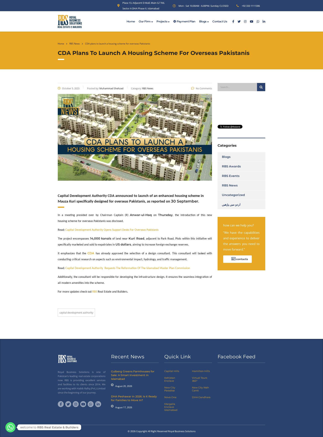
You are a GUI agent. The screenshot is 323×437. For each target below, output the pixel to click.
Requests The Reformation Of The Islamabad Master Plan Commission (147, 268)
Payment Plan (185, 21)
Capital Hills (171, 371)
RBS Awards (231, 166)
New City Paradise (169, 389)
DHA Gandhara (201, 397)
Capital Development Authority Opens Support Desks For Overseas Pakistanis (112, 229)
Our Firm (145, 21)
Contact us (219, 21)
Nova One (170, 397)
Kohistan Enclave (169, 379)
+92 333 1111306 (251, 5)
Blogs (203, 21)
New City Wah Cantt (200, 389)
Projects (162, 21)
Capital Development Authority (84, 268)
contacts (241, 259)
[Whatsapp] (10, 427)
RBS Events (230, 176)
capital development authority (76, 312)
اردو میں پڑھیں (231, 204)
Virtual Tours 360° (199, 379)
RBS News (230, 185)
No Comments (204, 88)
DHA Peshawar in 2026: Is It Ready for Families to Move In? (134, 398)
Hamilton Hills (201, 371)
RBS (94, 291)
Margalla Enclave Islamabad (170, 406)
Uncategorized (233, 195)
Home (131, 21)
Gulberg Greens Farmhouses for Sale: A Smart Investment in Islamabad (132, 375)
